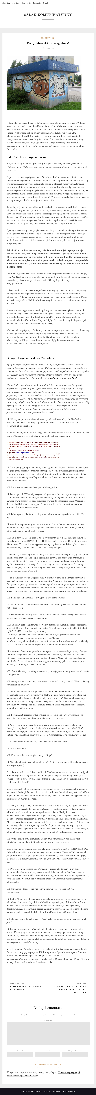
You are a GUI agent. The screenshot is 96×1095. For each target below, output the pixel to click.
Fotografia (37, 3)
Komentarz (48, 1020)
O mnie (45, 3)
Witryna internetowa (75, 1051)
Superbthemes (70, 1091)
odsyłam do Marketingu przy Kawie (61, 378)
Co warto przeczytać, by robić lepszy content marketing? (70, 989)
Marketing (6, 3)
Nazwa (20, 1051)
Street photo (26, 3)
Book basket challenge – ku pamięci (26, 988)
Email (47, 1051)
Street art (16, 3)
